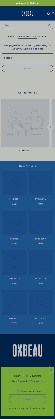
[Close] (50, 370)
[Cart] (48, 13)
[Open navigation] (53, 13)
